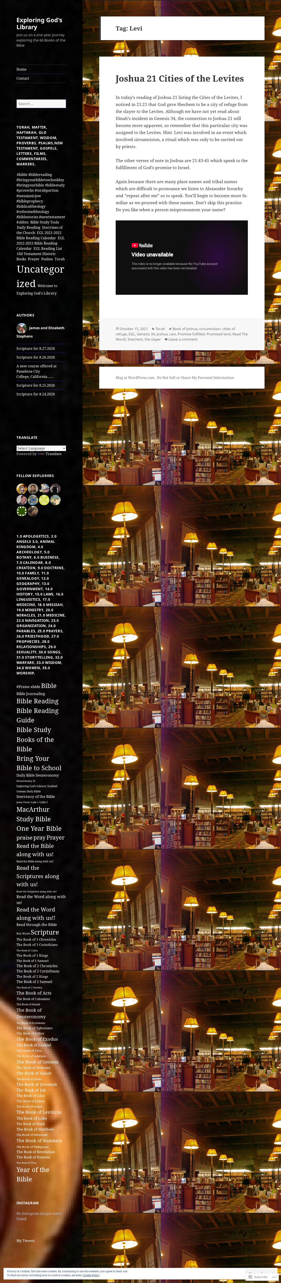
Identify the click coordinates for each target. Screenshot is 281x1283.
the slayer (153, 339)
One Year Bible (39, 828)
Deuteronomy (47, 775)
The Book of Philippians (32, 1147)
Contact (22, 78)
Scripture (45, 932)
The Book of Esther (30, 1033)
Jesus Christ (23, 802)
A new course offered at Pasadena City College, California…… (36, 371)
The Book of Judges (29, 1106)
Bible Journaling (30, 693)
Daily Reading (28, 227)
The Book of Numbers (39, 1140)
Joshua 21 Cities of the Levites (180, 78)
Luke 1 (35, 802)
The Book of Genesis (37, 1062)
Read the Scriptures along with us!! (36, 891)
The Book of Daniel (28, 1004)
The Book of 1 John (27, 950)
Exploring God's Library (39, 23)
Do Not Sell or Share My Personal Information (195, 377)
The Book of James (29, 1079)
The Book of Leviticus (38, 1112)
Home (21, 69)
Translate (54, 453)
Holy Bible (34, 791)
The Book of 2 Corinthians (37, 971)
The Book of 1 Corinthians (37, 944)
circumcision (209, 328)
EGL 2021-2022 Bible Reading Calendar (38, 235)
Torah (60, 259)
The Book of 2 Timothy (29, 987)
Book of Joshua (185, 328)
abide (35, 686)
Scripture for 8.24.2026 (35, 394)
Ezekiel (52, 786)
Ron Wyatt (23, 933)
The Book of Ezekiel (33, 1044)
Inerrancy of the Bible (35, 796)
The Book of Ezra (29, 1051)
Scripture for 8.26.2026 (35, 357)
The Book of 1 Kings (32, 955)
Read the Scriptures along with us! (37, 876)
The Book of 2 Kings (32, 976)
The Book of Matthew (35, 1129)
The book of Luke (31, 1118)
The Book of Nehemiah (31, 1135)
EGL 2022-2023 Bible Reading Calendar (40, 243)
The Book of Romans (33, 1157)
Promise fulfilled (191, 334)
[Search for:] (41, 103)
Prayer (34, 259)
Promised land (219, 334)
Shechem (135, 339)
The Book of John (30, 1095)
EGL (132, 334)
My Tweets (25, 1240)
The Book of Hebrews (33, 1067)
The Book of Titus (26, 1162)
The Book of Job (31, 1090)
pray (39, 837)
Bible (49, 685)
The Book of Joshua (30, 1101)
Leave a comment (183, 339)
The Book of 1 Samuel (32, 961)
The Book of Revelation (35, 1151)
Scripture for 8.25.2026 (35, 385)
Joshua (162, 334)
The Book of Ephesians (34, 1028)
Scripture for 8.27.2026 (35, 348)
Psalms (47, 259)
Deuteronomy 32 (25, 781)
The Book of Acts (33, 993)
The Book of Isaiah (33, 1073)
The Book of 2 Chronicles (37, 965)
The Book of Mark (30, 1124)
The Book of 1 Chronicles (36, 939)
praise (24, 837)
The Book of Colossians (33, 999)
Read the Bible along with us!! (35, 861)
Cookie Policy (91, 1275)
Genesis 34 (146, 334)
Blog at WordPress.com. (135, 377)
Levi (172, 334)
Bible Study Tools (44, 222)
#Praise (23, 686)
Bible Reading (37, 701)
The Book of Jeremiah (36, 1084)
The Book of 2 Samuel (34, 981)
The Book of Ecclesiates (30, 1023)
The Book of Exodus (37, 1039)
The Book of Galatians (31, 1056)
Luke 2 (44, 802)
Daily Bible (25, 775)
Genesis (21, 791)
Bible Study (33, 729)
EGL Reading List (48, 248)
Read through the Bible (36, 924)
